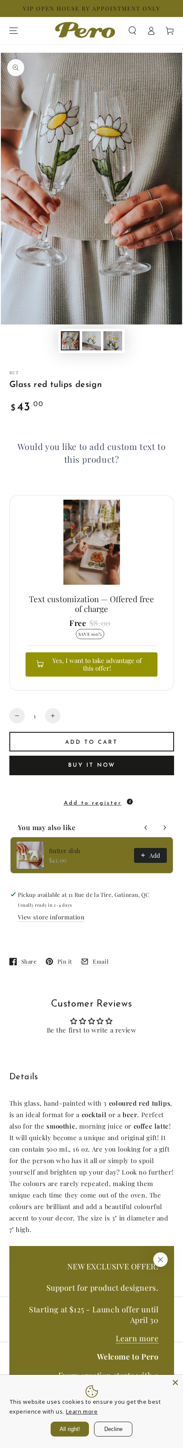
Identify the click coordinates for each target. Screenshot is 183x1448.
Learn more (137, 1338)
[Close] (160, 1259)
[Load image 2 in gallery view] (91, 340)
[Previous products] (146, 828)
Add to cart (91, 742)
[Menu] (13, 30)
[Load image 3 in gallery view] (112, 340)
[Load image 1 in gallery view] (70, 340)
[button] (132, 30)
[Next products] (164, 828)
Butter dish (65, 851)
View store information (51, 917)
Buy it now (91, 765)
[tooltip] (130, 802)
